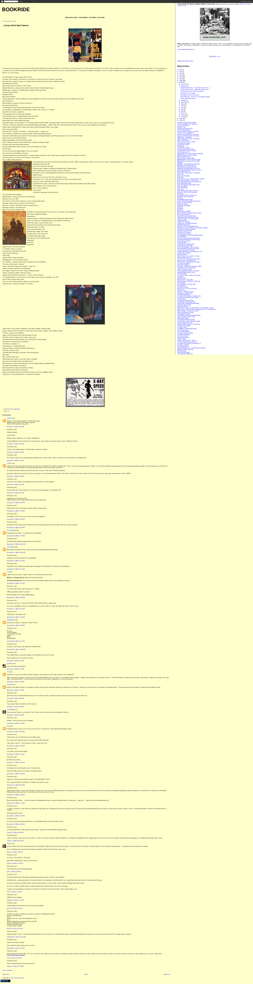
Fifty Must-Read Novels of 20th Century (188, 239)
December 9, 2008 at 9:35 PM (15, 715)
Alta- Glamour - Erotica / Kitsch (186, 141)
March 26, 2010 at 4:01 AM (14, 908)
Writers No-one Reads (183, 352)
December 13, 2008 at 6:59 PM (16, 785)
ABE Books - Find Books (184, 137)
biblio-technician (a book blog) (185, 158)
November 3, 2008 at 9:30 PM (15, 476)
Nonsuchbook (181, 282)
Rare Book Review (182, 306)
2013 (181, 73)
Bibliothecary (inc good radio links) (187, 167)
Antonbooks (180, 146)
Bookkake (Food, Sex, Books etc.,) (187, 195)
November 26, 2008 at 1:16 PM (16, 583)
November (184, 86)
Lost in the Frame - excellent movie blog (188, 275)
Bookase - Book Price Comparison (187, 192)
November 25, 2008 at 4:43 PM (16, 519)
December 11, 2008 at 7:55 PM (16, 773)
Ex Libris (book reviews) (184, 233)
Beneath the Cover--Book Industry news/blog (190, 153)
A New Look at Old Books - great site (188, 134)
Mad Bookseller (181, 278)
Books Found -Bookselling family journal (188, 201)
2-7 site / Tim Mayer (183, 125)
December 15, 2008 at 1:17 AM (16, 803)
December (184, 84)
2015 (181, 69)
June (182, 107)
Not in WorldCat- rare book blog (186, 284)
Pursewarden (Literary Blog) (185, 300)
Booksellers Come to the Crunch (189, 95)
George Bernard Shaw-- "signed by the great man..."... (195, 87)
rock (8, 411)
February (183, 115)
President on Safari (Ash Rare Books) (188, 297)
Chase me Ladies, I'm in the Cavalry (187, 219)
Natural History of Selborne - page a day (188, 281)
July (182, 105)
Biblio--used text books (183, 156)
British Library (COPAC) (184, 211)
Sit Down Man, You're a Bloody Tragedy (188, 321)
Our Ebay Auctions (182, 287)
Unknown (9, 684)
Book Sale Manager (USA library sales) (188, 184)
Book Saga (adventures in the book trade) (189, 182)
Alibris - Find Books (183, 140)
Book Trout (180, 189)
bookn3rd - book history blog (185, 196)
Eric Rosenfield (11, 530)
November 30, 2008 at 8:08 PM (16, 625)
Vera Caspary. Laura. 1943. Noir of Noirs (191, 91)
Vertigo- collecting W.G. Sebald (186, 340)
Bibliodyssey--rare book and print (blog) (188, 161)
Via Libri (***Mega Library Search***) (187, 342)
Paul (8, 726)
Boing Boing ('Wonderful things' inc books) (189, 170)
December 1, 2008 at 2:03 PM (15, 660)
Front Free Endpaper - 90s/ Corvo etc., (188, 247)
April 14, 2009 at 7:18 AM (14, 892)
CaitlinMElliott (11, 620)
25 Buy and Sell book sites (185, 128)
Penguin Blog (181, 290)
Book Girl (180, 174)
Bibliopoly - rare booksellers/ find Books (188, 164)
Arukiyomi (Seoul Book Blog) (185, 149)
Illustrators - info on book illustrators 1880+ (189, 266)
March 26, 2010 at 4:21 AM (14, 928)
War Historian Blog (182, 346)
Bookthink (180, 207)
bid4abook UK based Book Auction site (188, 168)
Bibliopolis (180, 162)
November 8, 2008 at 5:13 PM (15, 493)
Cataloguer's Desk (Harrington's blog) (187, 217)
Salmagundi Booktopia (183, 314)
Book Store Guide (182, 187)
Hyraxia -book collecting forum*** (186, 260)
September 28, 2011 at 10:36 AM (16, 937)
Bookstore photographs (184, 205)
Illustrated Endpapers (183, 265)
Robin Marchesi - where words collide (188, 311)
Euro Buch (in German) (183, 232)
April (182, 111)
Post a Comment (7, 970)
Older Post (167, 974)
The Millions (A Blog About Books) (187, 328)
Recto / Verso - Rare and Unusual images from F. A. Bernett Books (196, 309)
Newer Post (5, 974)
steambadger (10, 709)
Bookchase (180, 193)
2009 (181, 80)
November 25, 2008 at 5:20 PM (16, 527)
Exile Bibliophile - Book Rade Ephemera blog (190, 235)
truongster (10, 663)
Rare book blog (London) (184, 305)
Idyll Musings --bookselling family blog (188, 262)
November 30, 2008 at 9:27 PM (16, 641)
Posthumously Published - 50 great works (189, 296)
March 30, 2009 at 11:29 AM (15, 863)
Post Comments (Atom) (17, 978)
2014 (181, 71)
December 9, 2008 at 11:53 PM (16, 731)
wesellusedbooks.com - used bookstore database (191, 348)
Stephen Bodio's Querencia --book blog (188, 324)
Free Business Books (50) (184, 245)
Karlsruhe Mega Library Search (186, 272)
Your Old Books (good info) (185, 354)
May (182, 109)
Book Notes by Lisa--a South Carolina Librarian (190, 179)
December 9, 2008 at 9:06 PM (15, 706)
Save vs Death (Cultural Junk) (185, 316)
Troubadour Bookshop (183, 334)
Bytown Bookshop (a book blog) (186, 216)
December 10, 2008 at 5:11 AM (16, 754)
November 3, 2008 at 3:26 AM (15, 426)
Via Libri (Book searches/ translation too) (189, 343)
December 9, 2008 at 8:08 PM (15, 698)
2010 (181, 78)
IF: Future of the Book (183, 263)
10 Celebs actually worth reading (186, 122)
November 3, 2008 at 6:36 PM (15, 460)
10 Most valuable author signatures (187, 124)
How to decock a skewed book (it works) (188, 259)
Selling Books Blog (182, 318)
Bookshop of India (182, 204)
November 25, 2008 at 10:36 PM (16, 552)
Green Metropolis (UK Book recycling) (188, 248)
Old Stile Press (181, 285)
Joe (8, 672)
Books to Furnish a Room (184, 202)
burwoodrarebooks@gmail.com (186, 49)
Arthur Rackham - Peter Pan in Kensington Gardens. (195, 96)
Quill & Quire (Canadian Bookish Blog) (188, 303)
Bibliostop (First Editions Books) (186, 165)
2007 (181, 118)
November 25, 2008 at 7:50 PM (16, 536)
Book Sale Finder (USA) (184, 183)
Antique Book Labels (183, 144)
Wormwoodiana (181, 351)
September (184, 102)
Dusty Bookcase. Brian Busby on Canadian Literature (192, 227)
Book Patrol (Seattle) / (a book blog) (187, 180)
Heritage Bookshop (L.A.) (184, 257)
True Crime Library (182, 336)
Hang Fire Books (182, 254)
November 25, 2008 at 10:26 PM (16, 544)
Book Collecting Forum (183, 171)
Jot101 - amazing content (184, 269)
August (183, 104)
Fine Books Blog (182, 242)
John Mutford (10, 547)
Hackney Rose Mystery (184, 253)
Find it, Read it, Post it (183, 241)
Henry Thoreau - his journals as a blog (188, 256)
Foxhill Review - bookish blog (185, 244)
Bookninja (180, 198)
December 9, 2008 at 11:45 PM (16, 723)
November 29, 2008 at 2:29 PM (16, 617)
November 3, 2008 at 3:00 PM (15, 452)
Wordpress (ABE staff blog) (185, 349)
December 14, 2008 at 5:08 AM (16, 795)
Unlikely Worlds (181, 339)
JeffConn (9, 418)
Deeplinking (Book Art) (183, 225)
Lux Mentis (180, 276)
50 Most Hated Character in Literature (188, 131)
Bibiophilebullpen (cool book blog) (186, 155)
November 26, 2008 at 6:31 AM (16, 569)
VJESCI (9, 463)
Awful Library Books (183, 152)
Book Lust (180, 177)
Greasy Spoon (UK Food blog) (185, 250)
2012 (181, 75)
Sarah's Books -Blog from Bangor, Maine (189, 315)
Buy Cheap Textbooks (183, 214)
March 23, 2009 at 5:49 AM (14, 852)
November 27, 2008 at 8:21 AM (16, 609)
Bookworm (180, 208)
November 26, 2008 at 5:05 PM (16, 597)
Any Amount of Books (183, 147)
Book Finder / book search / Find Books (188, 173)
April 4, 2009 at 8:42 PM (14, 871)
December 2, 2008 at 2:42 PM (15, 669)
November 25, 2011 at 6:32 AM (16, 948)
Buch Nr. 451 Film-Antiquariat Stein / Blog (189, 213)
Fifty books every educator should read (188, 238)
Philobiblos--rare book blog (184, 293)
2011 (181, 77)
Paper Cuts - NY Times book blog (187, 288)
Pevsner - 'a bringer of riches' (185, 291)
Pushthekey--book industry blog (186, 302)
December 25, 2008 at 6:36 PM (16, 816)
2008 (181, 82)
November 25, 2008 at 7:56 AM (16, 511)
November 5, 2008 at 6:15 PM (15, 484)
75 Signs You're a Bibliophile (185, 133)
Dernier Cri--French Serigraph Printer (187, 226)
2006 (181, 120)
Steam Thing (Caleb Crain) (184, 322)
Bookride (16, 9)
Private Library (181, 299)
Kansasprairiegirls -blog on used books (188, 271)
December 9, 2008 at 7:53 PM (15, 690)
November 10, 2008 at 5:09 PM (16, 502)
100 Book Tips (181, 127)
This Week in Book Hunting (185, 333)
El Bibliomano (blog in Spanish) (186, 229)
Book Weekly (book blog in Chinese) (187, 190)
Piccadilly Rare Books (183, 294)
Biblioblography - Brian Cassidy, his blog (188, 159)
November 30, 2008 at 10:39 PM (16, 649)
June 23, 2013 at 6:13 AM (14, 958)
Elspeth (9, 843)
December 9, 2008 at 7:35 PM (15, 682)
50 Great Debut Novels (183, 130)
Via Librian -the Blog (183, 345)
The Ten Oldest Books (183, 331)
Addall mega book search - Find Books (188, 139)
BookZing (180, 210)
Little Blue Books (182, 273)
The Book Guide (182, 327)
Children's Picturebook (183, 222)
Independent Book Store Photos (186, 268)
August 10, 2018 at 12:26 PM (15, 966)
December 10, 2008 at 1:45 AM (16, 746)
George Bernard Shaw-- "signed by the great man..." (195, 89)
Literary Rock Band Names (188, 98)
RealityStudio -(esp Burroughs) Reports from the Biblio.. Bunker (195, 308)
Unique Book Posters (183, 337)
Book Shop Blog (182, 186)
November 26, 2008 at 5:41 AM (16, 561)
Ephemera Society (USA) (184, 230)
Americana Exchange (183, 143)
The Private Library (182, 330)
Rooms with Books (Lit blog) (185, 312)
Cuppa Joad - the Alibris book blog (187, 223)
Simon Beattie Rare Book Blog (186, 319)
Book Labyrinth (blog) (183, 176)
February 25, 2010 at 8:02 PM (15, 900)
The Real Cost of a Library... (188, 93)
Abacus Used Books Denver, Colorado (188, 136)
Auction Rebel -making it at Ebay (186, 150)
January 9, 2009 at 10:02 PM (15, 832)
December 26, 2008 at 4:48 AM (16, 824)
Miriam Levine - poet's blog (185, 279)
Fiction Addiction (182, 236)
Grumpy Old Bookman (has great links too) (189, 251)
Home (86, 974)
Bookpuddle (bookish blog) (184, 199)
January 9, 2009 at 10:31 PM (15, 841)
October (183, 100)
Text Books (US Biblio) (183, 325)
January (183, 116)
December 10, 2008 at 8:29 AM (16, 762)
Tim (8, 572)
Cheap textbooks (182, 220)
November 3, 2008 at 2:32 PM (15, 444)
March (183, 113)
